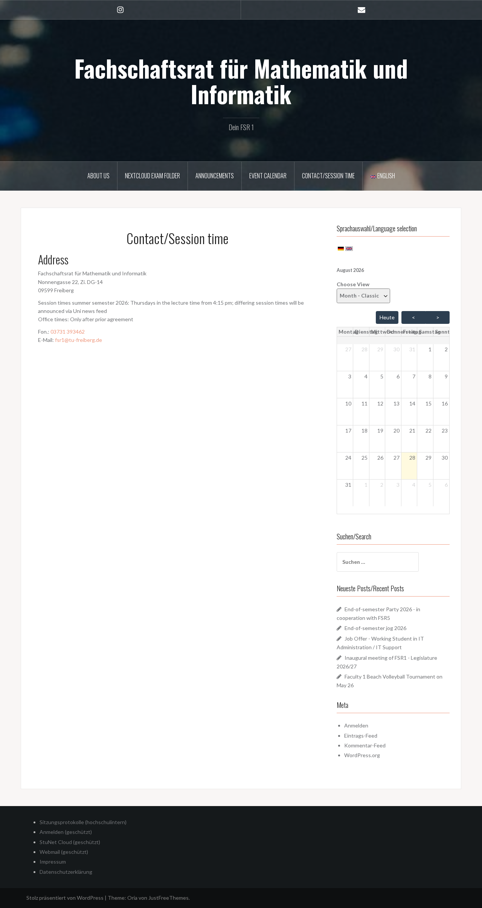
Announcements (214, 175)
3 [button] (349, 376)
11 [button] (365, 403)
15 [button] (429, 403)
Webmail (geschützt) (64, 852)
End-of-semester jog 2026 (375, 628)
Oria (132, 897)
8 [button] (430, 376)
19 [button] (380, 430)
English (385, 175)
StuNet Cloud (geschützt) (70, 842)
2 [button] (446, 349)
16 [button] (445, 403)
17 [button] (348, 430)
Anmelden (356, 725)
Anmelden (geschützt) (66, 832)
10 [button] (348, 403)
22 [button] (429, 430)
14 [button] (412, 403)
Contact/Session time (328, 175)
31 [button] (412, 349)
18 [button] (365, 430)
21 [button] (412, 430)
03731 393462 (67, 331)
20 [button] (397, 430)
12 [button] (380, 403)
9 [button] (446, 376)
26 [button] (380, 457)
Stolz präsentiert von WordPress (65, 897)
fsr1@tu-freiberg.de (78, 340)
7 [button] (413, 376)
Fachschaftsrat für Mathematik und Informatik (241, 81)
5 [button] (381, 376)
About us (98, 175)
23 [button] (445, 430)
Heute (387, 317)
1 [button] (430, 349)
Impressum (53, 861)
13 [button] (397, 403)
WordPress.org (362, 755)
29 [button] (380, 349)
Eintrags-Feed (360, 735)
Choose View (353, 284)
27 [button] (348, 349)
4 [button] (366, 376)
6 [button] (398, 376)
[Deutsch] (341, 248)
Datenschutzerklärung (66, 872)
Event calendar (268, 175)
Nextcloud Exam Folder (152, 175)
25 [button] (365, 457)
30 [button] (397, 349)
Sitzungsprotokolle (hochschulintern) (83, 822)
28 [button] (365, 349)
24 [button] (348, 457)
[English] (349, 248)
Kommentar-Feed (365, 745)
